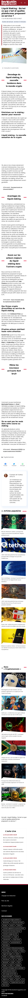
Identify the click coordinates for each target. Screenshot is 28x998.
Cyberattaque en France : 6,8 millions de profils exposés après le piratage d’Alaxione (13, 863)
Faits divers (6, 945)
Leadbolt (4, 995)
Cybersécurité (6, 939)
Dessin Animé (16, 939)
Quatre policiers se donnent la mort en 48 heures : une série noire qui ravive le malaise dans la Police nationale (13, 876)
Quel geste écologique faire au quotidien (13, 968)
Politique (18, 965)
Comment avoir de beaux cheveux (11, 931)
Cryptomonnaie (9, 457)
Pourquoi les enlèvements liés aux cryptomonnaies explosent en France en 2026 (12, 782)
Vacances (5, 982)
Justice (19, 959)
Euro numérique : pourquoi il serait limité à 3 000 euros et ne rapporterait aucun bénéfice (13, 579)
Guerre (17, 954)
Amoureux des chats (17, 922)
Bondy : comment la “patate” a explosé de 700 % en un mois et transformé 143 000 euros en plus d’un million (13, 805)
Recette (17, 976)
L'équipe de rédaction (8, 896)
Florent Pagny (6, 951)
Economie (5, 942)
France (22, 951)
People (4, 965)
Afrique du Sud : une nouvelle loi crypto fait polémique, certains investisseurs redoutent (13, 759)
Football (15, 951)
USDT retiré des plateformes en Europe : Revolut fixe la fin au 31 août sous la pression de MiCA (12, 603)
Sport (17, 979)
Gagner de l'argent (7, 954)
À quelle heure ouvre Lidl (17, 982)
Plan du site (5, 901)
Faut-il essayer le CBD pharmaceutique (13, 948)
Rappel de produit (7, 976)
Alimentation (6, 922)
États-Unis (5, 985)
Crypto (15, 937)
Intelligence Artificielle (15, 956)
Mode (12, 962)
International (6, 959)
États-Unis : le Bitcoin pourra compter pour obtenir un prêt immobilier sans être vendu (13, 625)
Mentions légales (6, 906)
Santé (11, 979)
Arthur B (12, 476)
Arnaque (5, 925)
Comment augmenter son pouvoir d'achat (13, 928)
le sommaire (11, 68)
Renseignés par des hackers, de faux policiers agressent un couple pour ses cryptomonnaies (12, 691)
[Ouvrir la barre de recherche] (21, 3)
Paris (18, 962)
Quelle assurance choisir (9, 971)
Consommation (7, 937)
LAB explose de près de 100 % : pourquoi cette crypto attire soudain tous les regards (12, 736)
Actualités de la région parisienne (11, 919)
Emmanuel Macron (15, 942)
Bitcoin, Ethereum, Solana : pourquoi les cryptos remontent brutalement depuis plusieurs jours (12, 533)
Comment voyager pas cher (10, 934)
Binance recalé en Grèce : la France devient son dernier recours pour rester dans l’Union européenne (13, 647)
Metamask (5, 962)
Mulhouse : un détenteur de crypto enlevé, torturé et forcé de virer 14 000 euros (13, 713)
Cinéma (19, 925)
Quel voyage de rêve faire (9, 974)
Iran (13, 959)
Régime (5, 979)
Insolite (4, 956)
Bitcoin (12, 925)
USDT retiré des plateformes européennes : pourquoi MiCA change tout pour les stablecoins (13, 556)
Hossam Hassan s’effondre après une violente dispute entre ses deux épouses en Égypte (13, 852)
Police (11, 965)
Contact (4, 911)
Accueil (3, 817)
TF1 (23, 979)
